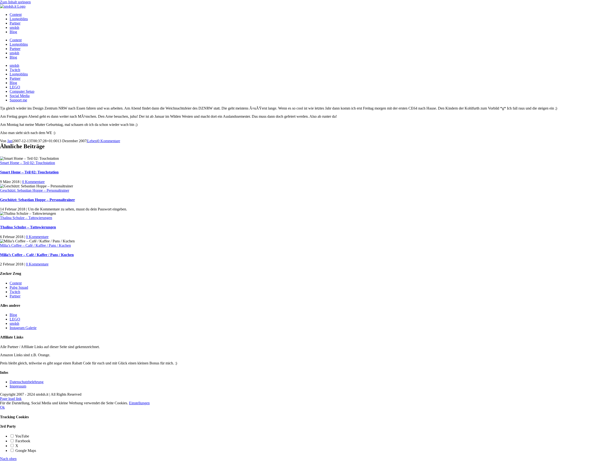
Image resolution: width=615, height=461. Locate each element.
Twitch (15, 292)
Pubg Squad (19, 287)
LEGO (15, 319)
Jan (9, 141)
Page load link (11, 399)
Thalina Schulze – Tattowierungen (26, 218)
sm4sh (14, 323)
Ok (2, 407)
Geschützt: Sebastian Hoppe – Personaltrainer (34, 190)
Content (16, 283)
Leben (92, 141)
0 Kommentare (109, 141)
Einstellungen (139, 403)
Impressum (18, 386)
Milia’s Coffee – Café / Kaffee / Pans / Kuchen (35, 245)
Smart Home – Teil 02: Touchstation (27, 163)
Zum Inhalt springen (15, 2)
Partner (15, 296)
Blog (13, 315)
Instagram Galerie (23, 328)
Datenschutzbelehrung (26, 382)
